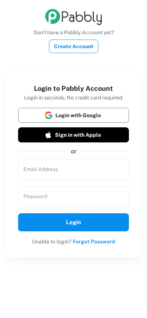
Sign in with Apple (78, 135)
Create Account (73, 46)
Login (73, 222)
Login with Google (78, 115)
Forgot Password (94, 241)
